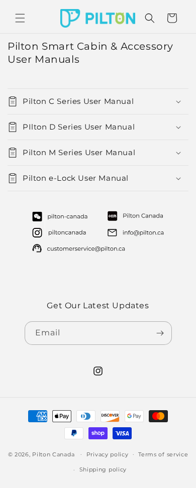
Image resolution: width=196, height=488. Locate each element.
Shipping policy (103, 469)
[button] (20, 18)
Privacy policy (107, 454)
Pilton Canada (53, 453)
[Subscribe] (160, 333)
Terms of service (163, 454)
